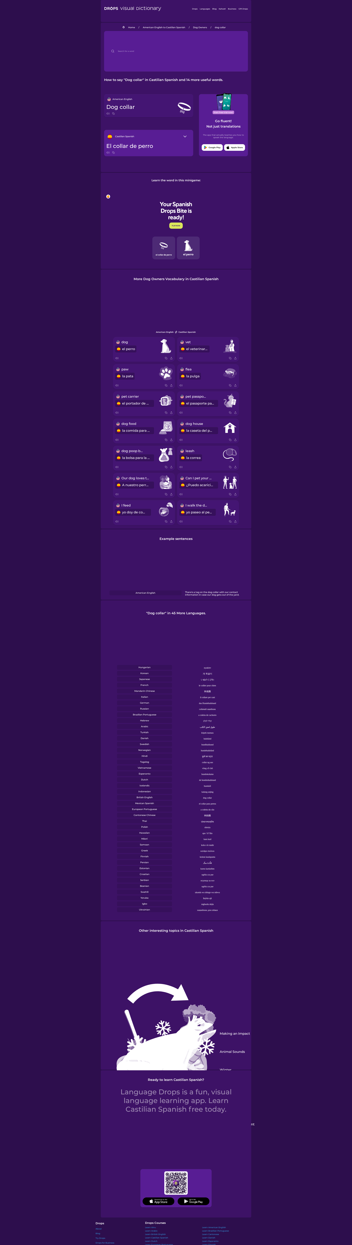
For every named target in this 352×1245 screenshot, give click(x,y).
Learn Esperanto (210, 1241)
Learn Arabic (151, 1231)
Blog (214, 9)
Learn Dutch (151, 1241)
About (99, 1229)
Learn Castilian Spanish (156, 1237)
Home (131, 27)
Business (232, 9)
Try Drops (100, 1238)
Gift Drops (243, 9)
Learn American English (214, 1227)
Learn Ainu (150, 1227)
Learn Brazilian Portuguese (215, 1231)
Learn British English (155, 1234)
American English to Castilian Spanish (164, 27)
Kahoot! (222, 9)
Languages (205, 9)
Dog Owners (200, 27)
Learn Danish (208, 1237)
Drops (195, 9)
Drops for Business (105, 1243)
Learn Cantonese (210, 1234)
